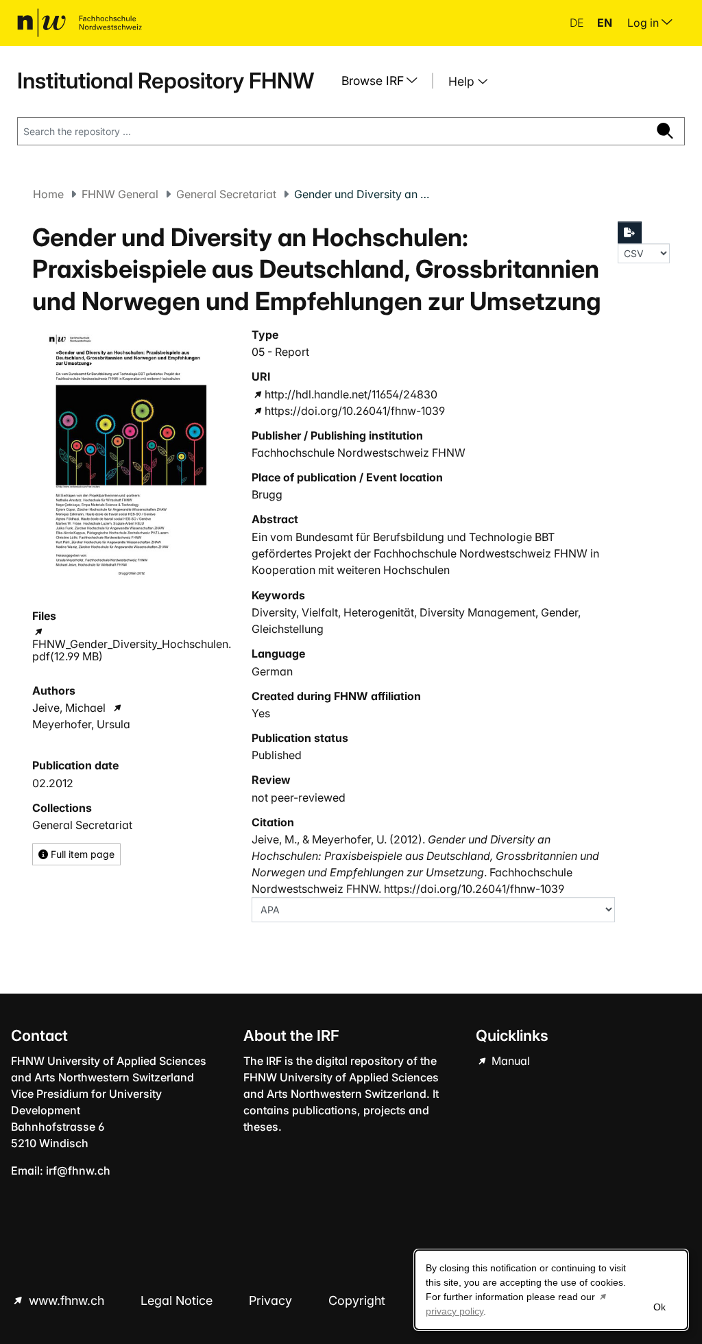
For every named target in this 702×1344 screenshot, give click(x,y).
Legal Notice (178, 1300)
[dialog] (551, 1289)
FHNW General (120, 194)
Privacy (272, 1300)
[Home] (79, 22)
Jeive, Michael (69, 708)
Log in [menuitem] (644, 22)
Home (48, 194)
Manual (509, 1061)
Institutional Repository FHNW (165, 80)
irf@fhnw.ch (78, 1170)
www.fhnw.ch (66, 1300)
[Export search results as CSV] (630, 232)
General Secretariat (226, 194)
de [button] (578, 22)
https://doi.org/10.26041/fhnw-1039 (355, 411)
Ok (659, 1306)
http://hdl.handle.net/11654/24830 (351, 394)
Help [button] (463, 81)
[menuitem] (384, 81)
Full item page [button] (81, 854)
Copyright (358, 1300)
